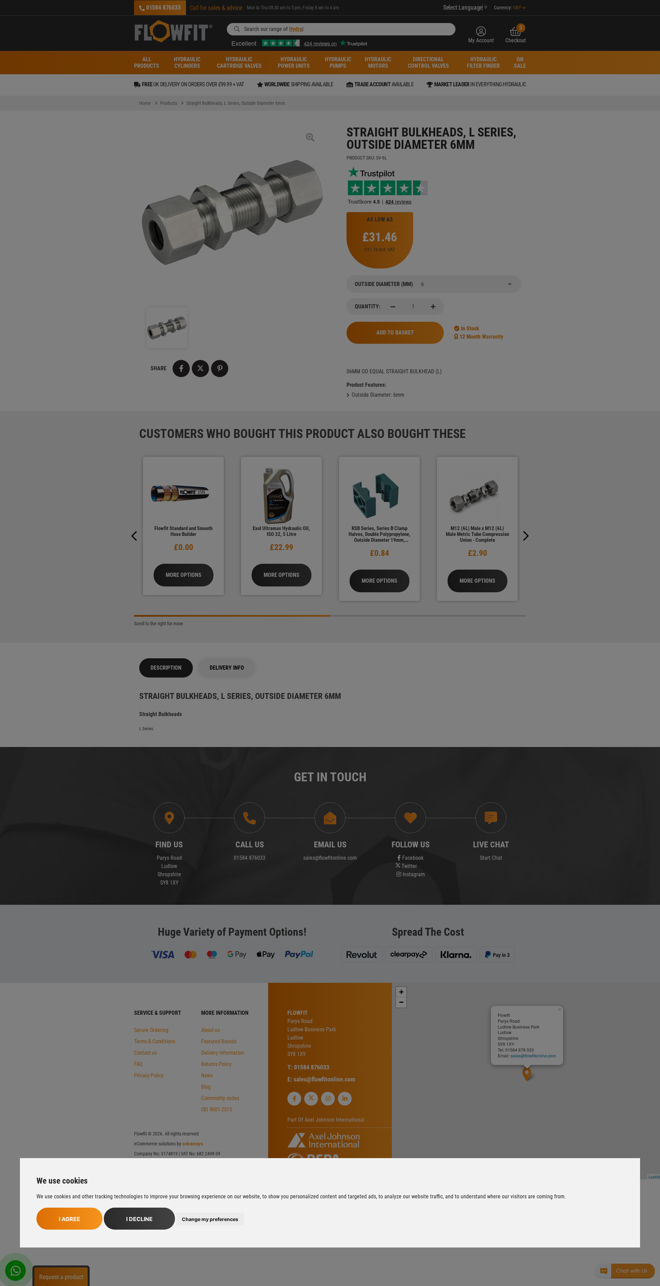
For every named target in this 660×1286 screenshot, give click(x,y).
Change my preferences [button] (210, 1219)
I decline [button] (139, 1219)
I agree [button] (69, 1219)
